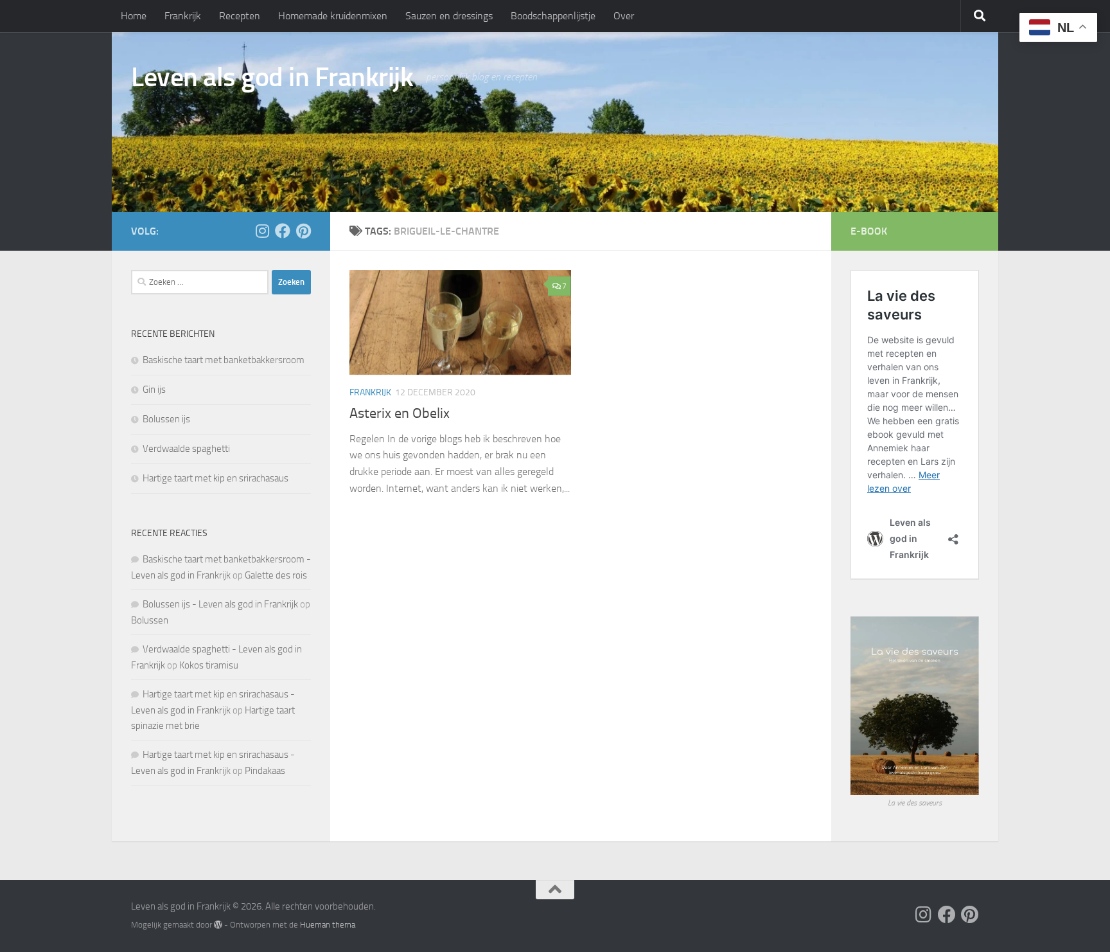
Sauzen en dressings (449, 16)
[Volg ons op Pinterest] (303, 230)
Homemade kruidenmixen (332, 16)
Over (623, 16)
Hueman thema (327, 925)
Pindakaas (265, 771)
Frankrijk (182, 16)
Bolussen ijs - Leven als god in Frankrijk (220, 604)
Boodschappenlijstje (553, 16)
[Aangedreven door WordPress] (218, 925)
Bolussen (149, 620)
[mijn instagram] (262, 230)
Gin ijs (154, 389)
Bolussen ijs (166, 419)
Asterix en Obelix (399, 413)
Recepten (239, 16)
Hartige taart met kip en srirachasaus (215, 478)
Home (133, 16)
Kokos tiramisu (208, 665)
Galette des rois (276, 575)
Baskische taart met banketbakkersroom (223, 360)
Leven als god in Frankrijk (272, 77)
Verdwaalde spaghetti (186, 448)
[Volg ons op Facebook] (282, 230)
